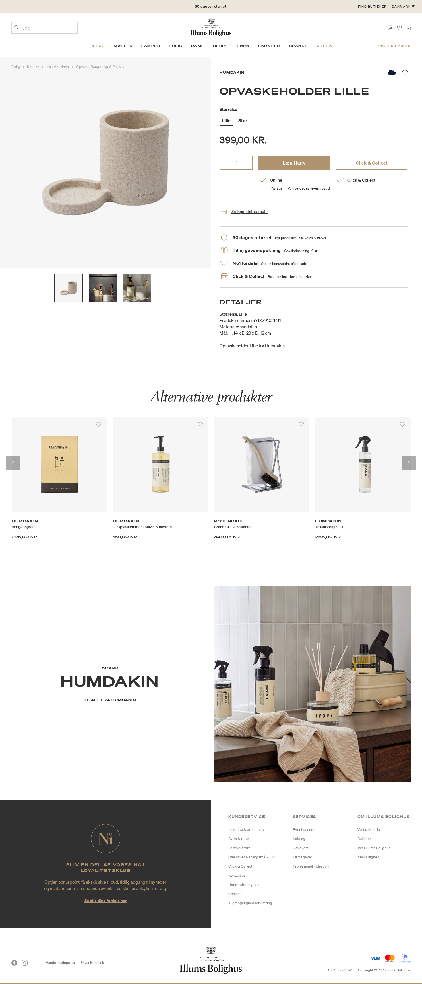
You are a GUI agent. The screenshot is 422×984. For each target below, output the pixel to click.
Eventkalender (305, 829)
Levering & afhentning (246, 829)
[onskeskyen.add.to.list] (392, 72)
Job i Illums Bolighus (373, 848)
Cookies (234, 893)
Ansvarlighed (368, 857)
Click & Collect (372, 163)
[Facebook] (14, 963)
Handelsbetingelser (244, 884)
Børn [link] (243, 46)
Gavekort (300, 848)
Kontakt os (236, 875)
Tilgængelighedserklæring (250, 903)
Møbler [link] (123, 46)
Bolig (16, 66)
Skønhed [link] (269, 46)
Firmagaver (302, 857)
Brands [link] (298, 46)
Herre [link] (221, 46)
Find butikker (372, 6)
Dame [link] (197, 46)
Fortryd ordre (239, 848)
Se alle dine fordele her (105, 900)
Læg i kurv (294, 163)
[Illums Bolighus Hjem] (211, 26)
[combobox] (44, 28)
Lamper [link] (150, 46)
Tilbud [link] (97, 46)
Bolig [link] (176, 46)
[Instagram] (25, 963)
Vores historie (368, 829)
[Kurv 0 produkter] (408, 27)
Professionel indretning (312, 866)
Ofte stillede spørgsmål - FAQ (252, 857)
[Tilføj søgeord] (16, 28)
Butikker (364, 838)
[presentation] (13, 463)
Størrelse (228, 109)
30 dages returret (211, 6)
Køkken (33, 66)
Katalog (299, 838)
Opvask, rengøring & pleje (98, 66)
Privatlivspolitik (92, 962)
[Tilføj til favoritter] (98, 424)
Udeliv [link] (325, 46)
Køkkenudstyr (58, 66)
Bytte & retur (238, 838)
